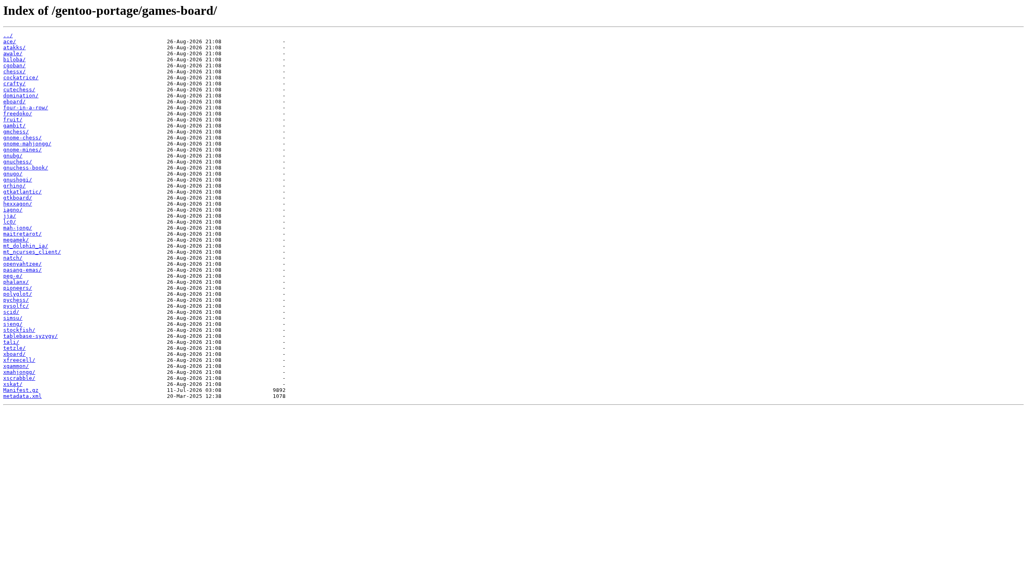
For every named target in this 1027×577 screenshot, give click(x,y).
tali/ (11, 342)
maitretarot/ (22, 234)
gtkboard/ (17, 198)
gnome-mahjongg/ (27, 144)
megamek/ (16, 240)
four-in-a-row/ (25, 108)
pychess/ (16, 300)
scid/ (11, 312)
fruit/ (12, 120)
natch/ (12, 258)
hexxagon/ (17, 204)
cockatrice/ (21, 78)
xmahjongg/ (19, 372)
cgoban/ (14, 66)
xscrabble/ (19, 378)
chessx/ (14, 72)
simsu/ (12, 318)
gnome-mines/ (22, 150)
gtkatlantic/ (22, 192)
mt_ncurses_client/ (32, 252)
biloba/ (14, 59)
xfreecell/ (19, 360)
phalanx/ (16, 282)
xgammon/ (16, 366)
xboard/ (14, 354)
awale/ (12, 53)
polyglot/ (17, 294)
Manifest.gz (21, 390)
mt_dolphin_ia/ (25, 246)
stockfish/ (19, 330)
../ (8, 35)
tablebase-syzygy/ (30, 336)
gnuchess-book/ (25, 168)
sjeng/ (12, 324)
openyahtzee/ (22, 264)
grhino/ (14, 186)
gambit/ (14, 126)
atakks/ (14, 47)
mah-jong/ (17, 228)
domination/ (21, 96)
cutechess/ (19, 90)
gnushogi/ (17, 180)
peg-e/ (12, 276)
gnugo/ (12, 174)
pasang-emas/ (22, 270)
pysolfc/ (16, 306)
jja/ (9, 216)
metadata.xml (22, 396)
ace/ (9, 41)
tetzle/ (14, 348)
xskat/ (12, 384)
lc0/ (9, 222)
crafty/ (14, 84)
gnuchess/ (17, 162)
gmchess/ (16, 132)
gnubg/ (12, 156)
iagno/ (12, 210)
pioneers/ (17, 288)
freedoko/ (17, 114)
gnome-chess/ (22, 138)
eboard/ (14, 102)
